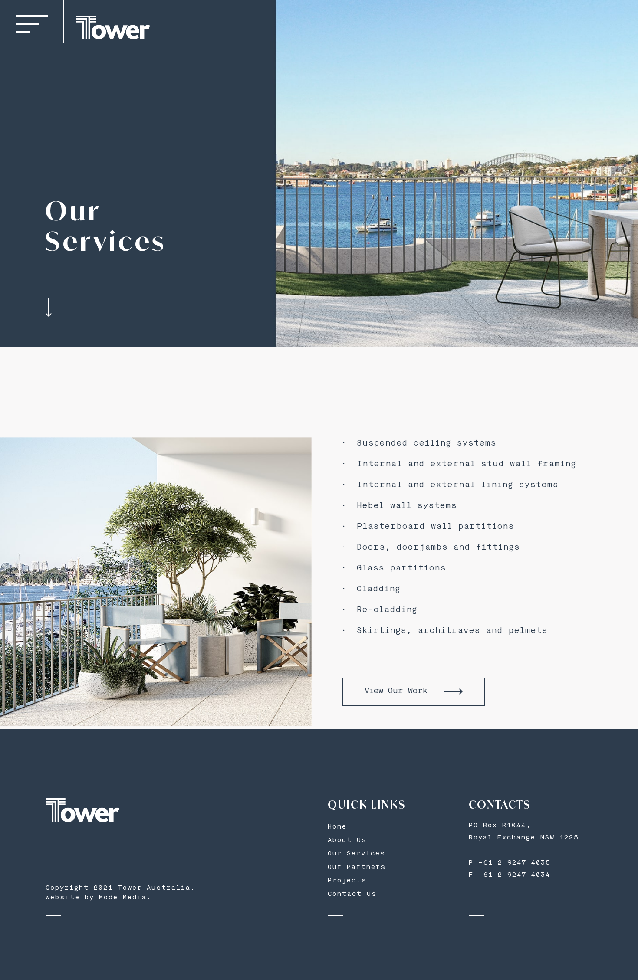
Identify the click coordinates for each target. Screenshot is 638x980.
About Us (347, 840)
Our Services (356, 854)
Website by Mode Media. (99, 898)
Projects (347, 881)
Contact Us (352, 894)
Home (337, 827)
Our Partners (357, 867)
